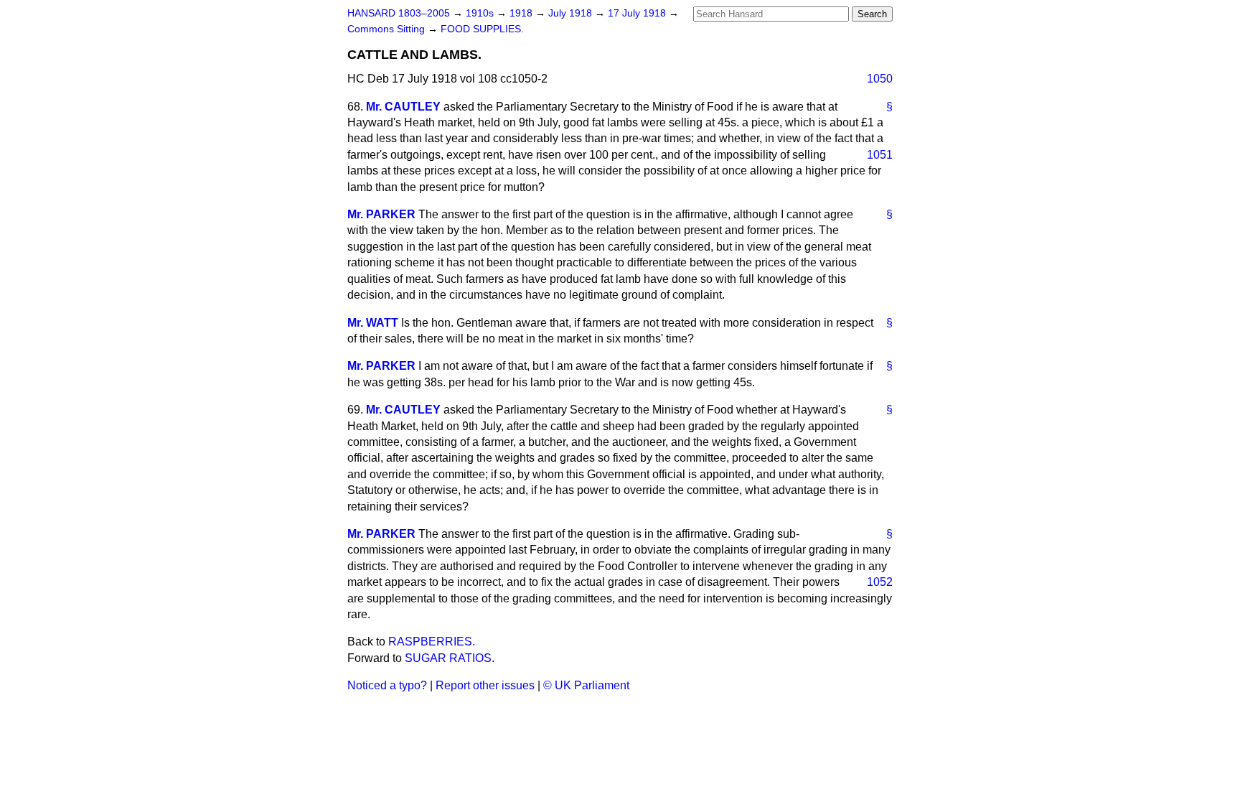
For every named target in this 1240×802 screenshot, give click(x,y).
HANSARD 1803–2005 (398, 13)
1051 (880, 155)
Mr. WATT (372, 323)
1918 (522, 13)
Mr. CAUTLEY (403, 107)
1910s (481, 13)
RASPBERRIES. (431, 641)
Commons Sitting (387, 29)
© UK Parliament (586, 685)
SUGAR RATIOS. (449, 658)
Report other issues (485, 685)
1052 (880, 582)
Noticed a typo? (387, 685)
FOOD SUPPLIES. (482, 29)
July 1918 (571, 13)
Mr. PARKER (381, 214)
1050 (880, 79)
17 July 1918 (638, 13)
